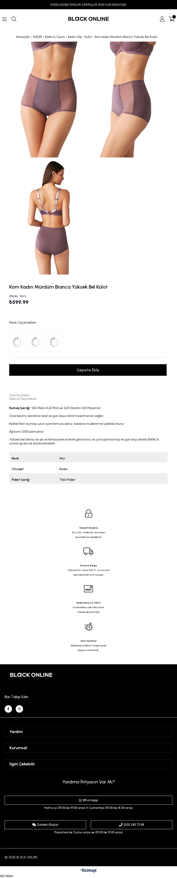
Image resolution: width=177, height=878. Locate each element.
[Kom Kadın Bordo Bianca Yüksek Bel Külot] (37, 343)
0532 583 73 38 (133, 825)
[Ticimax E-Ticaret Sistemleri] (88, 871)
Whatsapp (90, 800)
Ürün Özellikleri (19, 395)
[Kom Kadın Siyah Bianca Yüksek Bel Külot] (18, 343)
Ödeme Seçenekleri (23, 398)
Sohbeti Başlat (48, 825)
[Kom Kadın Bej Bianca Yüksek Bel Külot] (55, 343)
